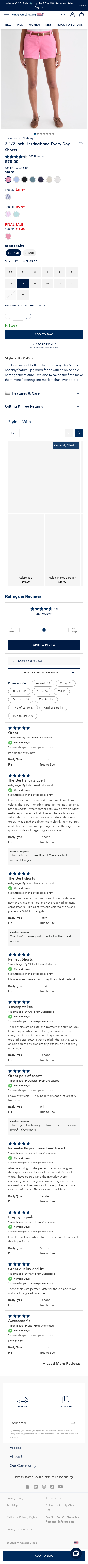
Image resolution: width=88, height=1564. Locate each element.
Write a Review (44, 645)
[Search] (63, 14)
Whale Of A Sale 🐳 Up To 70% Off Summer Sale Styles (39, 5)
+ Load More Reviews (61, 1363)
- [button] (8, 316)
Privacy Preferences (19, 1529)
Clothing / (28, 138)
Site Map (12, 1505)
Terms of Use (54, 1498)
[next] (79, 433)
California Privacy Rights (22, 1517)
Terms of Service (55, 1431)
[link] (44, 477)
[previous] (69, 433)
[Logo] (28, 15)
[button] (29, 253)
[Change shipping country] (76, 1543)
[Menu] (6, 14)
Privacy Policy (15, 1498)
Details (82, 5)
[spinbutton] (18, 316)
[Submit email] (73, 1423)
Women (13, 138)
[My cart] (81, 14)
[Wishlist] (80, 144)
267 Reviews (36, 156)
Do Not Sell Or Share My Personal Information (62, 1519)
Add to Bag (44, 334)
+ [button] (27, 316)
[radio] (8, 179)
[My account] (72, 14)
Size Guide (30, 261)
